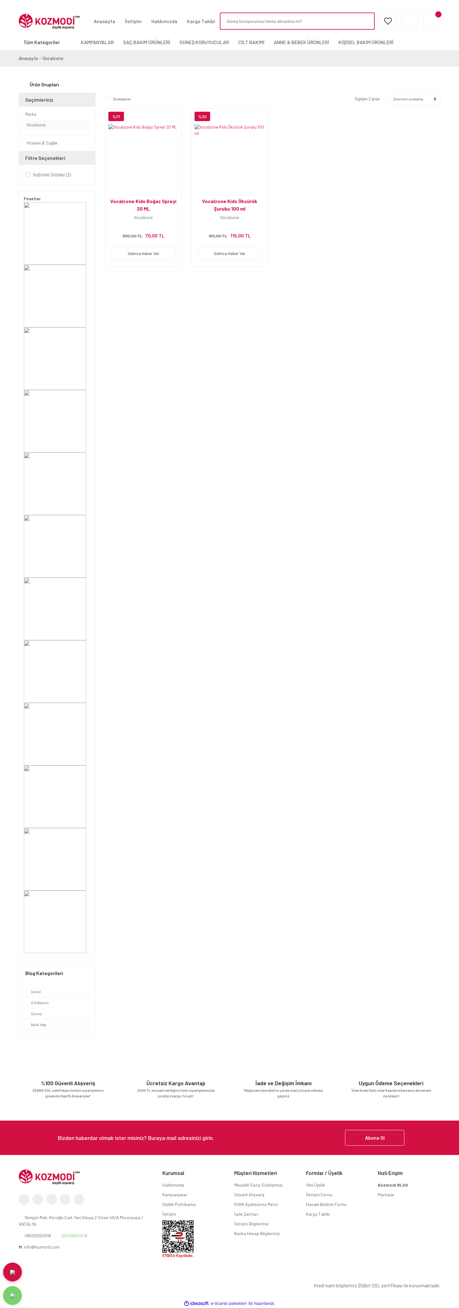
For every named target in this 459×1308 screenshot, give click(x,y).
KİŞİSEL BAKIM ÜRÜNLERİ (365, 42)
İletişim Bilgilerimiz (251, 1223)
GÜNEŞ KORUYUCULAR (204, 42)
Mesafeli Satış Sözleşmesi (258, 1185)
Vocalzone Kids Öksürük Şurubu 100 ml (229, 205)
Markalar (386, 1194)
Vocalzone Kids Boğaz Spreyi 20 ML (143, 205)
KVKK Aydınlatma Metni (256, 1204)
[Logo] (49, 20)
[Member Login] (409, 21)
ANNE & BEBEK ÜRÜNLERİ (301, 42)
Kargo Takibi (201, 21)
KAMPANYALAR (97, 42)
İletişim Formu (319, 1194)
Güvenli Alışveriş (249, 1194)
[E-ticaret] (228, 1303)
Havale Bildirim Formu (326, 1204)
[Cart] (431, 21)
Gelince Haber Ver (143, 253)
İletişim (133, 21)
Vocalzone (52, 58)
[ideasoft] (196, 1303)
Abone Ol (375, 1138)
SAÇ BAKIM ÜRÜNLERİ (146, 42)
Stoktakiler (122, 99)
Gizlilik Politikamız (179, 1204)
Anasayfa (104, 21)
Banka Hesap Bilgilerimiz (257, 1233)
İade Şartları (246, 1214)
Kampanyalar (174, 1194)
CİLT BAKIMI (251, 42)
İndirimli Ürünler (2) (52, 174)
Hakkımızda (164, 21)
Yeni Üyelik (315, 1185)
